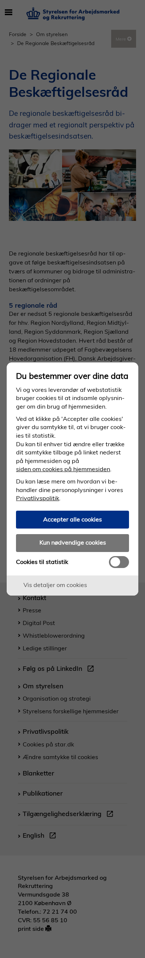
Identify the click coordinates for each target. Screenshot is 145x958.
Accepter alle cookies (72, 519)
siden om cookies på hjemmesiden (63, 469)
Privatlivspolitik (37, 498)
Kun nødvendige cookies (72, 542)
